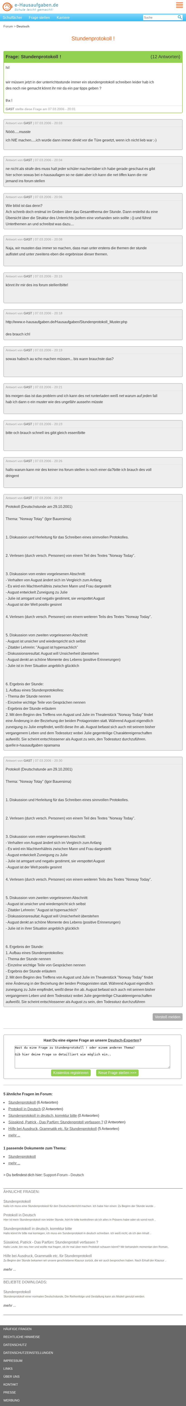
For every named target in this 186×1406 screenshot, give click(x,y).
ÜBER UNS (11, 1376)
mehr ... (14, 1135)
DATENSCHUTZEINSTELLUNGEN (28, 1353)
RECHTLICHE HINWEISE (21, 1337)
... (9, 1269)
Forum (8, 26)
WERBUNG (11, 1400)
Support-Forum (55, 1175)
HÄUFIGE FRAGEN (17, 1329)
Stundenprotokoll (22, 1102)
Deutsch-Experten (123, 1040)
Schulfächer (12, 17)
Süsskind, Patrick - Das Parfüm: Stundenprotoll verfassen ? (55, 1122)
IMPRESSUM (12, 1360)
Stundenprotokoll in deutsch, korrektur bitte (42, 1116)
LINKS (7, 1368)
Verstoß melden (167, 1017)
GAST (10, 109)
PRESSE (9, 1392)
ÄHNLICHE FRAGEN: (21, 1192)
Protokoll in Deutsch (24, 1109)
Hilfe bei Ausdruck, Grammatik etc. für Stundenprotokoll (52, 1129)
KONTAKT (10, 1384)
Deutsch (77, 1175)
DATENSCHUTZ (15, 1345)
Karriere (63, 17)
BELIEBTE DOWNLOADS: (25, 1282)
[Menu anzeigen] (174, 5)
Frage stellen (39, 17)
